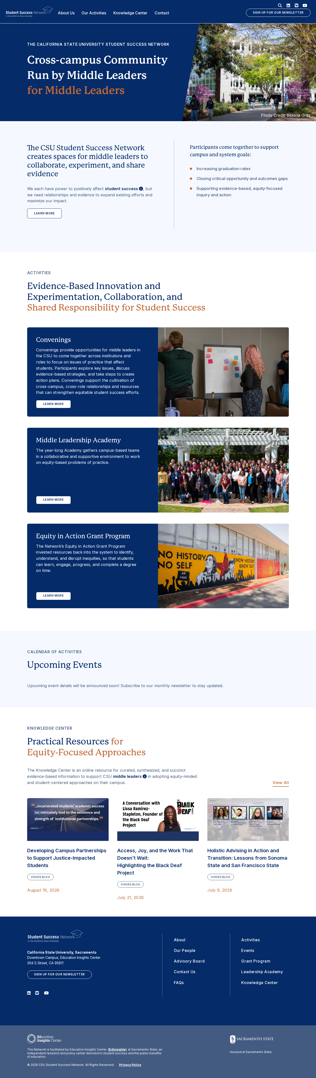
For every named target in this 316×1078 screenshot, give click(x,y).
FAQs (179, 982)
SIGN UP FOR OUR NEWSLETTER (278, 12)
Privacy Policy (130, 1065)
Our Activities (93, 13)
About (180, 940)
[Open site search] (280, 5)
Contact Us (185, 971)
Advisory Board (189, 961)
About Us (66, 13)
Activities (250, 940)
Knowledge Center (130, 13)
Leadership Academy (262, 971)
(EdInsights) (117, 1049)
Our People (185, 950)
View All (281, 782)
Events (247, 950)
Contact (162, 13)
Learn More (44, 213)
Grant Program (255, 961)
